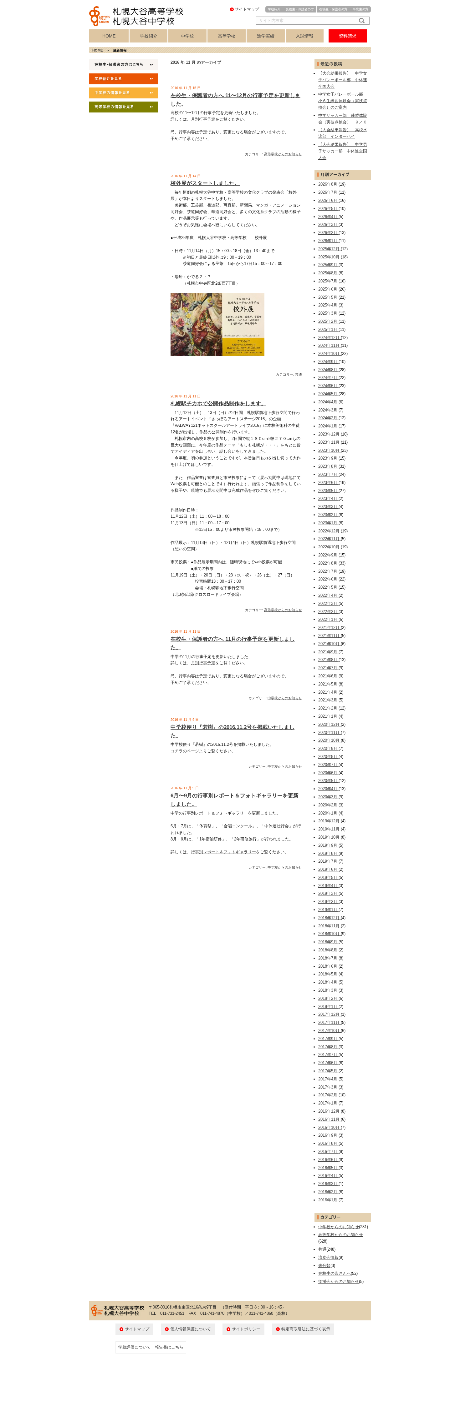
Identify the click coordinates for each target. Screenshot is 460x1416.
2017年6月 (328, 1062)
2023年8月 (328, 466)
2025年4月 (328, 305)
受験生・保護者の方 (300, 9)
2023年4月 (328, 498)
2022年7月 (328, 571)
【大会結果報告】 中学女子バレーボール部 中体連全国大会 (342, 80)
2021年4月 (328, 692)
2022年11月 (329, 538)
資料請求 (347, 35)
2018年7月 (328, 958)
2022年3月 (328, 603)
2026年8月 (328, 184)
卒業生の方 (360, 9)
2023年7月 (328, 474)
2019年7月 (328, 861)
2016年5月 (328, 1167)
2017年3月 (328, 1087)
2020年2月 (328, 805)
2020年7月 (328, 764)
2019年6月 (328, 869)
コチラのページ (185, 751)
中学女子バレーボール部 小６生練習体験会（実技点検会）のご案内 (342, 101)
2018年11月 (329, 926)
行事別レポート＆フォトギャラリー (223, 852)
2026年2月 (328, 232)
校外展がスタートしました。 (205, 183)
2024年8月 (328, 369)
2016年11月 (329, 1119)
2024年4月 (328, 402)
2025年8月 (328, 273)
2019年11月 (329, 829)
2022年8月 (328, 563)
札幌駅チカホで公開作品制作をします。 (218, 403)
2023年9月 (328, 458)
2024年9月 (328, 361)
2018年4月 (328, 982)
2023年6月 (328, 482)
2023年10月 (329, 450)
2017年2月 (328, 1095)
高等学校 (226, 35)
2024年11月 (329, 345)
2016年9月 (328, 1135)
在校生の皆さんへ (334, 1273)
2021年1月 (328, 716)
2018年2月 (328, 998)
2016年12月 (329, 1111)
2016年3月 (328, 1183)
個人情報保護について (190, 1329)
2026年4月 (328, 216)
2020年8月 (328, 756)
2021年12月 (329, 627)
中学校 (187, 35)
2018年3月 (328, 990)
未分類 (324, 1265)
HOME (108, 35)
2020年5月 (328, 780)
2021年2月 (328, 708)
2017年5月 (328, 1071)
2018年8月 (328, 950)
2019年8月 (328, 853)
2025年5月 (328, 297)
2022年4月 (328, 595)
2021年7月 (328, 668)
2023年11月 (329, 442)
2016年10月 (329, 1127)
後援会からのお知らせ (338, 1281)
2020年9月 (328, 748)
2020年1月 (328, 813)
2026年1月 (328, 240)
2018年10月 (329, 933)
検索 (360, 20)
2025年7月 (328, 281)
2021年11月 (329, 635)
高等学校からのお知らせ (283, 154)
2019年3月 (328, 893)
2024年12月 (329, 337)
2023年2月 (328, 514)
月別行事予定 (203, 119)
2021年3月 (328, 700)
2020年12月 (329, 724)
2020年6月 (328, 772)
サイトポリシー (246, 1329)
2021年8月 (328, 659)
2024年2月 (328, 418)
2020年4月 (328, 788)
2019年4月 (328, 885)
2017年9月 (328, 1038)
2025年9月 (328, 264)
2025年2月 (328, 321)
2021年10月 (329, 643)
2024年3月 (328, 410)
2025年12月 (329, 249)
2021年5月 (328, 684)
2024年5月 (328, 393)
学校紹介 (274, 9)
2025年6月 (328, 289)
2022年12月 (329, 531)
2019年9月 (328, 845)
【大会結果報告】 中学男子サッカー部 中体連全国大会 (342, 151)
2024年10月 (329, 353)
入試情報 (304, 35)
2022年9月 (328, 555)
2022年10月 (329, 547)
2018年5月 (328, 974)
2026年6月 (328, 200)
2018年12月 (329, 917)
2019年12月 (329, 821)
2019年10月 (329, 837)
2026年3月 (328, 224)
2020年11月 (329, 732)
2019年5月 (328, 877)
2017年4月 (328, 1079)
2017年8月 (328, 1047)
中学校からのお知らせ (285, 698)
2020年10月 (329, 740)
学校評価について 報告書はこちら (150, 1347)
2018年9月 (328, 942)
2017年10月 (329, 1030)
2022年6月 (328, 579)
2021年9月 (328, 652)
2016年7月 (328, 1151)
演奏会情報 (328, 1257)
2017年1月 (328, 1103)
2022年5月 (328, 587)
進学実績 (265, 35)
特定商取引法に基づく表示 (305, 1329)
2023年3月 (328, 506)
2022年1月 (328, 619)
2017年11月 (329, 1022)
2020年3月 (328, 797)
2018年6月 (328, 966)
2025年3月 (328, 313)
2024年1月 (328, 426)
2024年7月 (328, 377)
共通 (298, 374)
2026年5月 (328, 208)
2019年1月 (328, 909)
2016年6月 (328, 1159)
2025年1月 (328, 329)
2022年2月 (328, 611)
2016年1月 (328, 1200)
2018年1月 (328, 1006)
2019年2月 (328, 901)
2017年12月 (329, 1014)
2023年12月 (329, 434)
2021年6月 (328, 676)
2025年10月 (329, 257)
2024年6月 (328, 385)
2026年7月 (328, 192)
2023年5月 (328, 490)
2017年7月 (328, 1054)
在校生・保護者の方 (333, 9)
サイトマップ (247, 9)
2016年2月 (328, 1191)
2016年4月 (328, 1175)
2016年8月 (328, 1143)
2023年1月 (328, 523)
